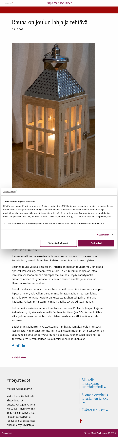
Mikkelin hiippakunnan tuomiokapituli (92, 383)
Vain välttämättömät (58, 243)
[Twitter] (18, 345)
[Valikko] (111, 10)
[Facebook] (13, 345)
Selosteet (7, 433)
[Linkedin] (23, 345)
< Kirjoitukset (19, 357)
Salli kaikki (96, 243)
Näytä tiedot (103, 234)
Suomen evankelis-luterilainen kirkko (95, 396)
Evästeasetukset (93, 410)
